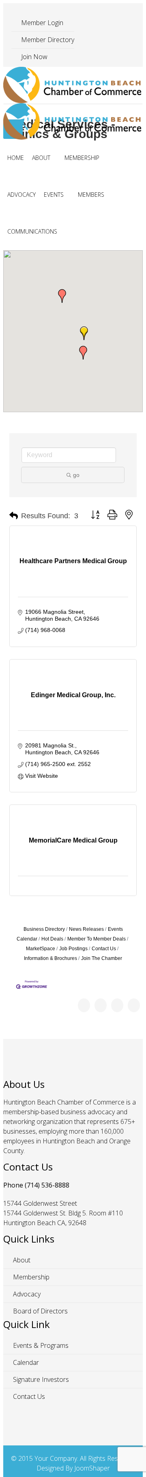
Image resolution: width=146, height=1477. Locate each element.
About (41, 158)
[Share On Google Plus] (117, 1005)
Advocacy (21, 194)
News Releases (86, 929)
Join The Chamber (101, 958)
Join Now (33, 56)
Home (15, 158)
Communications (32, 231)
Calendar (25, 1362)
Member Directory (46, 39)
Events (54, 194)
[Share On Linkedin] (134, 1005)
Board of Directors (39, 1311)
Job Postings (73, 948)
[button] (62, 296)
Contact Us (104, 948)
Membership (81, 158)
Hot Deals (52, 939)
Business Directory (44, 929)
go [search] (76, 475)
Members (91, 194)
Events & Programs (40, 1345)
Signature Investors (40, 1379)
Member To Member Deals (96, 939)
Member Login (41, 22)
